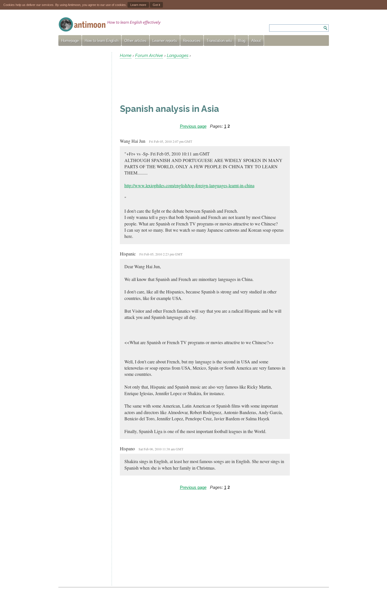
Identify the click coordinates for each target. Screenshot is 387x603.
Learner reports (164, 41)
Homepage (70, 41)
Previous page (193, 126)
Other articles (135, 41)
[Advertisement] (82, 137)
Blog (241, 41)
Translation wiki (219, 41)
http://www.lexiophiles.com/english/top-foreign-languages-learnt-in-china (189, 185)
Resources (192, 41)
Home (125, 55)
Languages (177, 55)
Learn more (138, 5)
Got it (156, 5)
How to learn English (101, 41)
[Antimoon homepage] (110, 24)
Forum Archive (149, 55)
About (256, 41)
